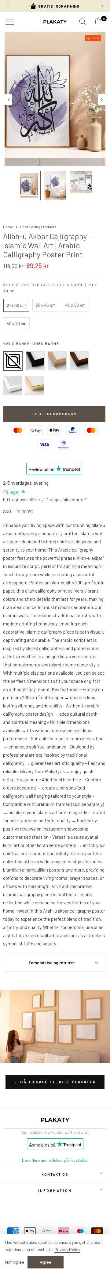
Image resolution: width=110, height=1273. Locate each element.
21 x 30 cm (16, 305)
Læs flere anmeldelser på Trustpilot (55, 1160)
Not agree (14, 1262)
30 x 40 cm (46, 305)
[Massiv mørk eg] (79, 360)
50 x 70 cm (16, 323)
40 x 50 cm (75, 305)
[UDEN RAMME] (13, 361)
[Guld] (34, 385)
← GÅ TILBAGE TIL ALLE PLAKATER (55, 1081)
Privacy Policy (67, 1249)
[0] (98, 22)
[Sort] (35, 360)
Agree (45, 1262)
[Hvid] (12, 385)
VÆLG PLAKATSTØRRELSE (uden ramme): (50, 288)
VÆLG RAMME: (31, 343)
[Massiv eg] (57, 360)
